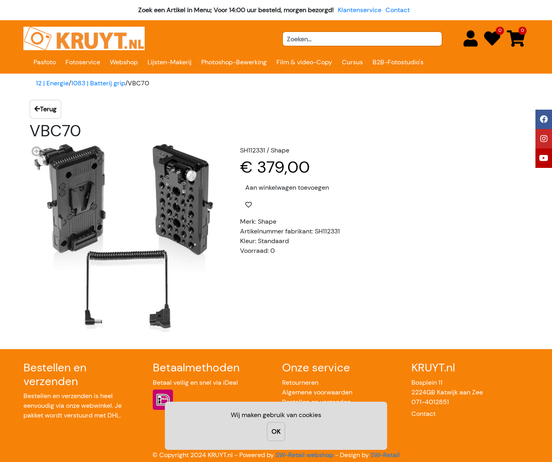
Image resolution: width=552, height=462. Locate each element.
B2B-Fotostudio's (398, 62)
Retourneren (300, 382)
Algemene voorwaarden (317, 392)
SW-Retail (385, 455)
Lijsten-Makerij (169, 62)
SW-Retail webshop (304, 455)
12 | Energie (52, 83)
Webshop (124, 62)
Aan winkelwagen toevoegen (287, 187)
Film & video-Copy (304, 62)
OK (276, 431)
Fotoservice (82, 62)
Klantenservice (359, 10)
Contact (398, 10)
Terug (48, 109)
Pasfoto (45, 62)
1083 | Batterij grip (98, 83)
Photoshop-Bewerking (234, 62)
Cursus (352, 62)
